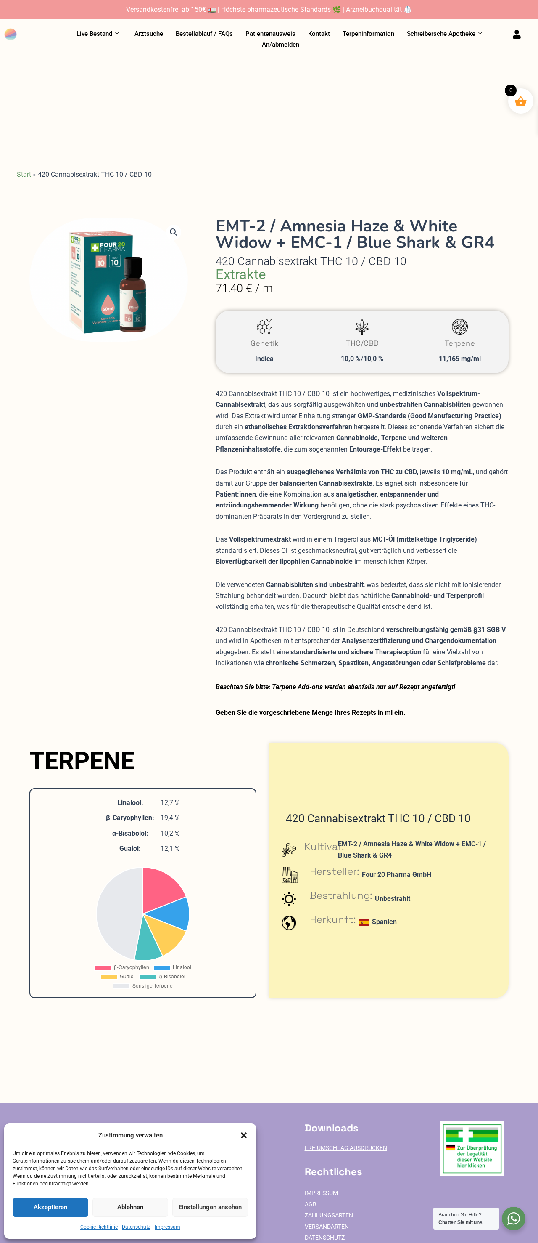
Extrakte (241, 274)
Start (24, 174)
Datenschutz (136, 1227)
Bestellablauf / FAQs (204, 33)
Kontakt (319, 33)
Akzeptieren (50, 1207)
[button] (244, 1135)
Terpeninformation (368, 33)
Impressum (167, 1227)
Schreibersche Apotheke (441, 33)
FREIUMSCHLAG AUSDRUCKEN (346, 1148)
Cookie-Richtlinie (99, 1227)
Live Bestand (94, 33)
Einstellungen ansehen (210, 1207)
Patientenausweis (270, 33)
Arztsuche (148, 33)
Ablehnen (130, 1207)
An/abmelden (280, 44)
